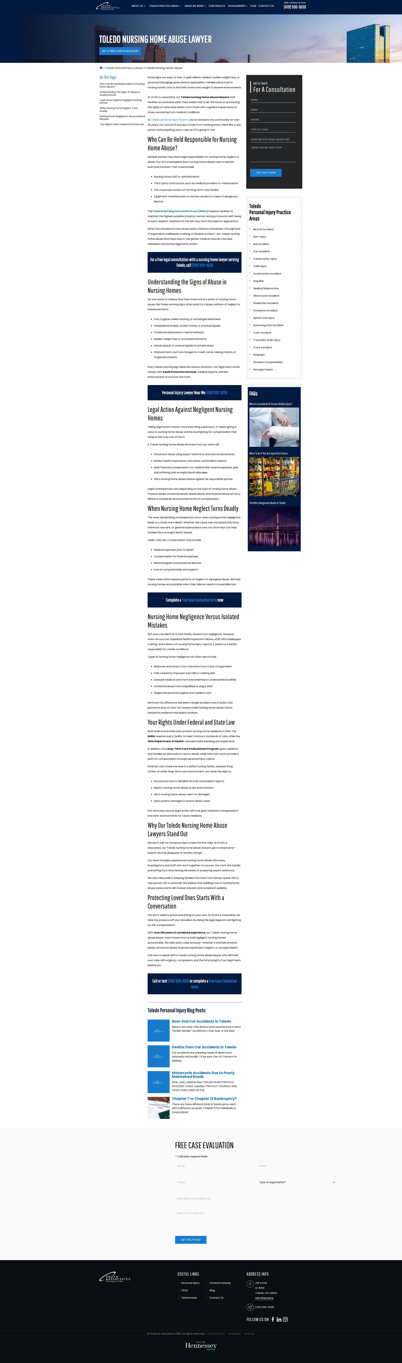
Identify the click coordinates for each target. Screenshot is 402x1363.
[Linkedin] (278, 1319)
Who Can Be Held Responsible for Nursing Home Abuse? (122, 85)
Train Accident (262, 332)
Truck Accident (262, 347)
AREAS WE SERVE (194, 6)
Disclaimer (234, 1334)
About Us (137, 6)
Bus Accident (261, 244)
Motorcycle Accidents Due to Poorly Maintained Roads (203, 1074)
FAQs (253, 6)
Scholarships (236, 6)
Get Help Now (266, 172)
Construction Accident (267, 273)
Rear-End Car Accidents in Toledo (201, 1021)
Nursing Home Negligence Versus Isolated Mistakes (122, 117)
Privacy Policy (216, 1334)
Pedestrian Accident (265, 303)
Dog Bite (258, 281)
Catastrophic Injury (265, 259)
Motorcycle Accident (266, 296)
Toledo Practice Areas (163, 6)
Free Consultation (294, 3)
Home (101, 67)
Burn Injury (259, 236)
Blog (212, 1290)
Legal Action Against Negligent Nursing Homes (120, 101)
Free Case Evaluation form (199, 599)
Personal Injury (190, 1283)
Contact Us (266, 6)
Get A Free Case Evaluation (120, 51)
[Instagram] (284, 1319)
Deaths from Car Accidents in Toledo (204, 1047)
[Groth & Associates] (108, 6)
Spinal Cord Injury (264, 318)
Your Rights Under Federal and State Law (122, 124)
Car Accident (261, 251)
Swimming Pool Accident (268, 325)
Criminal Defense (220, 1283)
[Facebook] (272, 1319)
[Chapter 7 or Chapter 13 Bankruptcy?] (159, 1108)
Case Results (217, 6)
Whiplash (259, 355)
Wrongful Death (263, 369)
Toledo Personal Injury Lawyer (124, 68)
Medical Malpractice (266, 288)
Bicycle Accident (263, 229)
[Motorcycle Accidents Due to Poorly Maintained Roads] (159, 1082)
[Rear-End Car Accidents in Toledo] (159, 1031)
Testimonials (189, 1298)
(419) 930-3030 (295, 7)
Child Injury (260, 266)
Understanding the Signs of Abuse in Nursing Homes (120, 93)
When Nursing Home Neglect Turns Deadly (119, 109)
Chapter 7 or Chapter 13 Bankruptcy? (204, 1098)
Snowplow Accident (265, 310)
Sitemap (249, 1334)
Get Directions (264, 1298)
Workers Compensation (268, 362)
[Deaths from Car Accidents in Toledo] (159, 1056)
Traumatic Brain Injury (266, 340)
